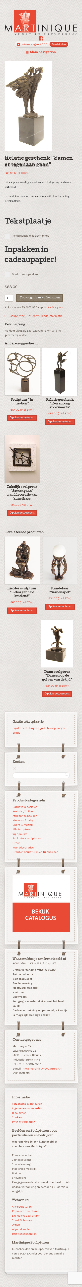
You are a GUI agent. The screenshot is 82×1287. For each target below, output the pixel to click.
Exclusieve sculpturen (26, 838)
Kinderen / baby (22, 820)
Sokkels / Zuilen (22, 811)
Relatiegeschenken (24, 1234)
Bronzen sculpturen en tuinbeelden (35, 852)
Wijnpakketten (21, 1229)
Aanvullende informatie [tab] (47, 316)
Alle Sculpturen (56, 307)
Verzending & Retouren (27, 1103)
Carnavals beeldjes (24, 807)
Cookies (17, 1117)
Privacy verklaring (23, 1122)
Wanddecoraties (23, 847)
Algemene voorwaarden (27, 1108)
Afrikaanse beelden (24, 816)
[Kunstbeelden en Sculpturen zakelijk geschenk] (41, 22)
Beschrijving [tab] (16, 316)
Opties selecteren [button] (22, 418)
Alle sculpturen (22, 1206)
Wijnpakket (19, 834)
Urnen (16, 843)
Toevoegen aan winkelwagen (40, 298)
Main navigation (43, 52)
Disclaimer (19, 1113)
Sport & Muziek (22, 825)
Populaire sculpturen (25, 1211)
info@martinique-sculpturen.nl (42, 1068)
